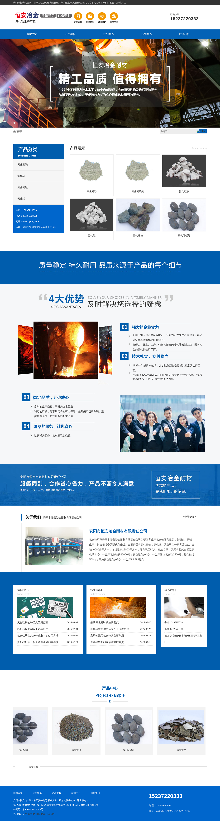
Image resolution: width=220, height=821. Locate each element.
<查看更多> (189, 516)
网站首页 (32, 34)
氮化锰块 (138, 235)
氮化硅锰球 (184, 235)
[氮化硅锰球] (184, 230)
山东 (38, 814)
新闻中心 (146, 34)
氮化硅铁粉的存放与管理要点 (107, 642)
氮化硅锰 (22, 187)
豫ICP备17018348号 (32, 809)
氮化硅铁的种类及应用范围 (32, 622)
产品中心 (108, 34)
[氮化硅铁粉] (138, 186)
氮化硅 (21, 176)
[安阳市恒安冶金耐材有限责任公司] (66, 26)
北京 (43, 814)
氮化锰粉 (42, 750)
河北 (32, 814)
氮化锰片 (147, 750)
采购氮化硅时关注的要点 (104, 622)
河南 (27, 814)
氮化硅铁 (22, 164)
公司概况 (70, 34)
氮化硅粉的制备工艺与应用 (32, 629)
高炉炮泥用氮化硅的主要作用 (107, 635)
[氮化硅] (91, 230)
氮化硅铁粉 (137, 191)
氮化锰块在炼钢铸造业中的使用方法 (37, 635)
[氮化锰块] (138, 230)
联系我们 (184, 34)
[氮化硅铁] (184, 186)
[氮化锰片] (147, 727)
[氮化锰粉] (42, 727)
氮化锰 (21, 198)
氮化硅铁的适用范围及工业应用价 (109, 629)
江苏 (48, 814)
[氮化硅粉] (91, 186)
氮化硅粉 (91, 191)
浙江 (53, 814)
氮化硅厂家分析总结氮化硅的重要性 (37, 642)
